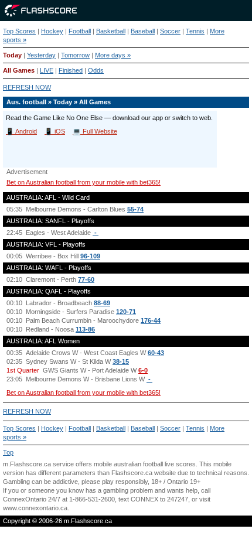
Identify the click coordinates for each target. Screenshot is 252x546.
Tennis (195, 31)
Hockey (52, 31)
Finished (71, 70)
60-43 (156, 352)
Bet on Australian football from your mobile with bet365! (83, 182)
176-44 (151, 320)
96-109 (90, 256)
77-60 (86, 279)
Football (80, 31)
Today (12, 55)
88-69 (102, 302)
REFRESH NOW (27, 87)
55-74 (135, 209)
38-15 (121, 361)
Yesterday (41, 55)
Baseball (143, 31)
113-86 (85, 329)
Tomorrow (75, 55)
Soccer (170, 31)
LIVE (46, 70)
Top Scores (19, 31)
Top (8, 452)
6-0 (143, 370)
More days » (113, 55)
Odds (96, 70)
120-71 (126, 311)
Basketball (110, 31)
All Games (19, 70)
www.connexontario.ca (35, 507)
